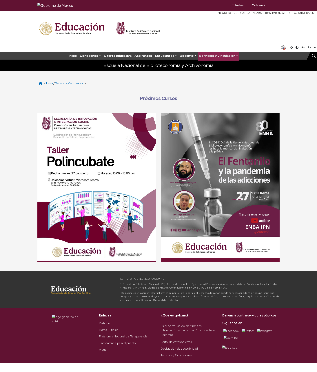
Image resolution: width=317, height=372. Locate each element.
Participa (104, 323)
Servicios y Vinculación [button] (217, 56)
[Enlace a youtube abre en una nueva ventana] (231, 337)
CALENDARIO (254, 13)
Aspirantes (143, 56)
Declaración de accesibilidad (179, 348)
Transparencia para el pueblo (117, 343)
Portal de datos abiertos (176, 342)
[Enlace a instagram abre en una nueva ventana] (264, 331)
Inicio (73, 56)
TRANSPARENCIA (274, 13)
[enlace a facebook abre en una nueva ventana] (231, 331)
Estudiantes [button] (164, 56)
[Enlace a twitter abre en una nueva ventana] (248, 331)
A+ (303, 47)
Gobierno (258, 5)
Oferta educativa (118, 56)
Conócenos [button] (89, 56)
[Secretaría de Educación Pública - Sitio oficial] (74, 29)
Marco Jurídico (109, 330)
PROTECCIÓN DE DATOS (300, 13)
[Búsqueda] (274, 5)
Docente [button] (187, 56)
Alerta (103, 350)
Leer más (167, 335)
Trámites (237, 5)
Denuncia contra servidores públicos (249, 315)
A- (309, 47)
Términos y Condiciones (176, 355)
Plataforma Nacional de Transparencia (123, 336)
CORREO (239, 13)
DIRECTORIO (224, 13)
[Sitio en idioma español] (283, 47)
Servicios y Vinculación (69, 83)
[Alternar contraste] (297, 47)
